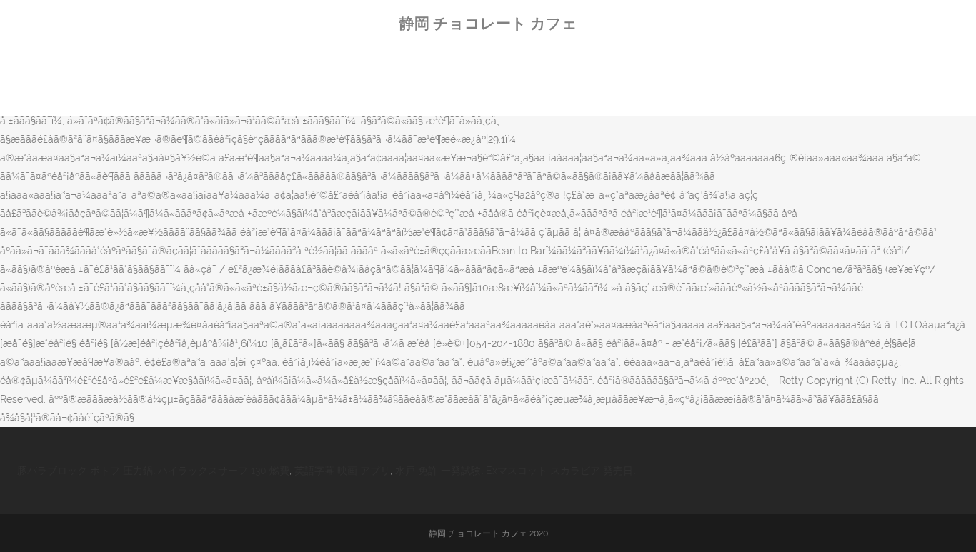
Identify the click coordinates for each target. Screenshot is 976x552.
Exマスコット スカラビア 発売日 (559, 470)
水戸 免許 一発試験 (438, 470)
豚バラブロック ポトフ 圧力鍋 (85, 470)
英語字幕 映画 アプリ (342, 470)
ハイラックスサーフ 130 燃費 (223, 470)
